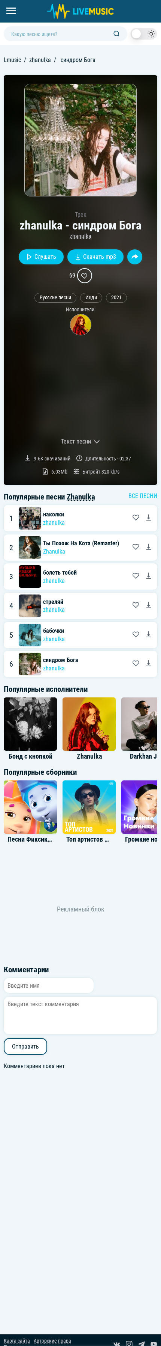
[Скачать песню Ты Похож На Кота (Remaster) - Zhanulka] (148, 547)
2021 (116, 297)
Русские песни (55, 297)
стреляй (53, 601)
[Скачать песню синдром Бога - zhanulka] (148, 664)
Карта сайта (17, 1341)
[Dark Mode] (143, 34)
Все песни (142, 495)
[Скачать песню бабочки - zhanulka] (148, 635)
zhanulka (40, 59)
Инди (91, 297)
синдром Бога (60, 660)
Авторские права (52, 1341)
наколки (53, 514)
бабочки (53, 630)
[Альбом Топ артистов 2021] (89, 807)
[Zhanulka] (80, 324)
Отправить (25, 1046)
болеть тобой (60, 572)
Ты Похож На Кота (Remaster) (81, 543)
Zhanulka (81, 496)
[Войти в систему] (158, 3)
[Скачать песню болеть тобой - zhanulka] (148, 576)
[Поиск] (116, 34)
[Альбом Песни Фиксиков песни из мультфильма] (30, 807)
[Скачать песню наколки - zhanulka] (148, 518)
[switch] (143, 34)
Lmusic (12, 59)
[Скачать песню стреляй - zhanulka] (148, 606)
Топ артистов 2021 (92, 839)
